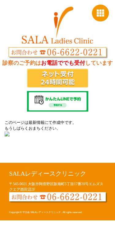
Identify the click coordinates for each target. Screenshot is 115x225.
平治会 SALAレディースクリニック (41, 212)
